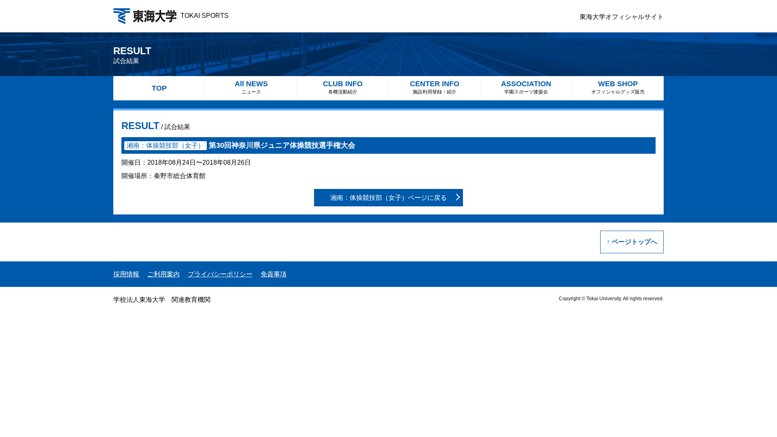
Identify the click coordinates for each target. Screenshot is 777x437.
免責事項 (274, 274)
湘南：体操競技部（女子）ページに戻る (388, 197)
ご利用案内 (163, 274)
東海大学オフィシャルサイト (622, 16)
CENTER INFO (434, 87)
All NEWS (251, 87)
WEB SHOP (618, 87)
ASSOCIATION (526, 87)
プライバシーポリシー (220, 274)
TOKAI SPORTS (204, 15)
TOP (159, 88)
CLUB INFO (343, 87)
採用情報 (126, 274)
